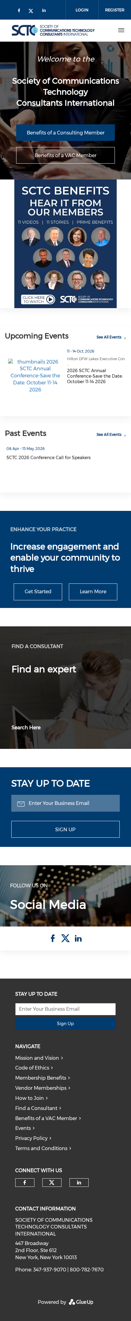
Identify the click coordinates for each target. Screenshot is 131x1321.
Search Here (26, 727)
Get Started (38, 591)
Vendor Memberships (40, 1088)
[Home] (53, 30)
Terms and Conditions (41, 1148)
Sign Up (65, 829)
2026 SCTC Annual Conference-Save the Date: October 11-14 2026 (95, 376)
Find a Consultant (36, 1108)
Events (23, 1128)
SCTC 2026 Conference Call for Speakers (48, 457)
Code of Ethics (32, 1068)
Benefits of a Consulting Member (65, 133)
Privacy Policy (31, 1138)
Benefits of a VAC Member (66, 155)
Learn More (93, 591)
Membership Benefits (40, 1078)
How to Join (29, 1098)
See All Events (109, 337)
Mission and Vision (37, 1058)
